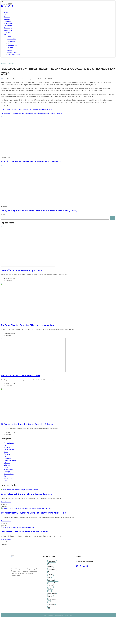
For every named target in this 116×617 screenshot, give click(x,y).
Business (7, 17)
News (6, 467)
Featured (7, 454)
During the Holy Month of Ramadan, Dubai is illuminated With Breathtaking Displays (40, 210)
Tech (5, 476)
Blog (5, 445)
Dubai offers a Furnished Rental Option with (21, 270)
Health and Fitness (13, 54)
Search (3, 215)
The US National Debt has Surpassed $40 (20, 375)
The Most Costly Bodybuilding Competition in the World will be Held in (33, 512)
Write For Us (8, 30)
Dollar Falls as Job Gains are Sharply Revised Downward (26, 494)
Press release (8, 23)
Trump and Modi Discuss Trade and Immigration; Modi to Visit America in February (27, 109)
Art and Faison (12, 52)
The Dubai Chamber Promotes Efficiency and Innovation (27, 325)
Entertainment (12, 45)
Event (9, 37)
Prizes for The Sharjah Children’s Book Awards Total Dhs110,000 (31, 161)
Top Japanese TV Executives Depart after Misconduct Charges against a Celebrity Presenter (32, 113)
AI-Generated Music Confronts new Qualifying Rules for (27, 424)
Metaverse (11, 41)
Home (6, 12)
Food (9, 43)
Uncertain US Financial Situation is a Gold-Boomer (24, 531)
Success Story (12, 39)
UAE (5, 15)
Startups (7, 32)
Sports (9, 50)
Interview (7, 19)
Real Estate (8, 26)
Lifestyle (10, 48)
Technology (8, 28)
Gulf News (7, 21)
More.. (6, 34)
